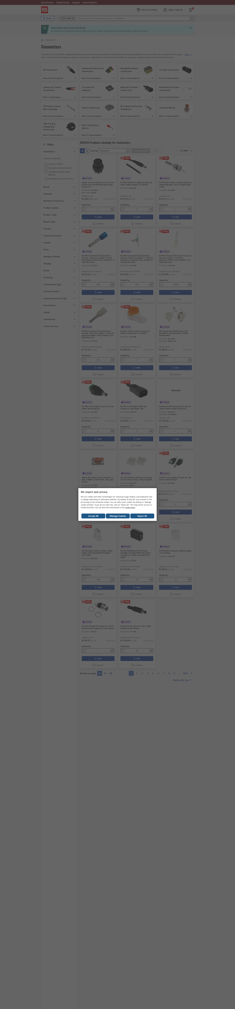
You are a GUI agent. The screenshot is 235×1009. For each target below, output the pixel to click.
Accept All (93, 516)
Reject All (142, 516)
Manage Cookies (118, 516)
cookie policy (130, 507)
